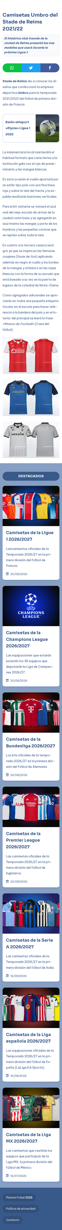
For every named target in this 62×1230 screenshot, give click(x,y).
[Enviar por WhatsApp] (12, 68)
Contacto (12, 1220)
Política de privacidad (20, 1208)
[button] (10, 17)
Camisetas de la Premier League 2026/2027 (23, 840)
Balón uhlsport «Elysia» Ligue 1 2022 (18, 128)
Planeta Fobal (19, 1197)
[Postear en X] (31, 68)
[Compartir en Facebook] (50, 68)
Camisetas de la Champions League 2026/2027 (27, 639)
